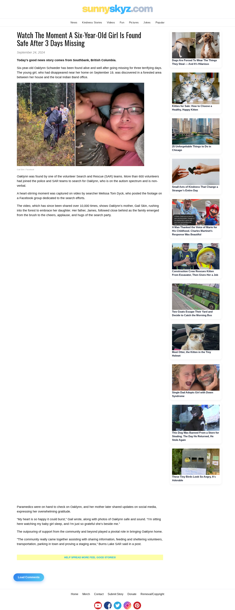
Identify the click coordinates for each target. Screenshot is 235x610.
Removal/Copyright (152, 594)
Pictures (134, 22)
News (74, 22)
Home (74, 594)
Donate (131, 594)
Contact (99, 594)
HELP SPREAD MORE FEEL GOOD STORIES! (90, 557)
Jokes (147, 22)
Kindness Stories (92, 22)
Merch (86, 594)
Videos (111, 22)
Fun (122, 22)
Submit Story (115, 594)
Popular (160, 22)
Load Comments (29, 577)
